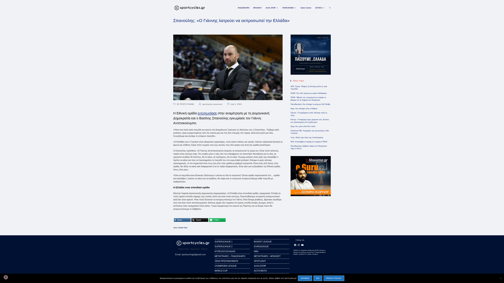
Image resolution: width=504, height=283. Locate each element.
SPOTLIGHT (260, 261)
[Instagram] (299, 245)
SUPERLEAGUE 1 (223, 242)
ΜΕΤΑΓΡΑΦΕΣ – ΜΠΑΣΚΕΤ (267, 256)
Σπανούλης (182, 227)
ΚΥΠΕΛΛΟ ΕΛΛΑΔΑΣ (225, 251)
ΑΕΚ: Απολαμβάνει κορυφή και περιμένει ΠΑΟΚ (309, 142)
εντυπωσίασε (207, 113)
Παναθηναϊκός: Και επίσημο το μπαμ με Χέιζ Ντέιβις (310, 104)
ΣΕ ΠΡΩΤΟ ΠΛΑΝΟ (185, 104)
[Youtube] (302, 245)
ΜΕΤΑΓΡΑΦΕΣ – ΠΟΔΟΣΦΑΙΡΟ (230, 256)
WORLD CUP (221, 271)
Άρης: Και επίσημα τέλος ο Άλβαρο (304, 109)
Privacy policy (334, 278)
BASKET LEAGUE (263, 242)
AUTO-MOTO (260, 271)
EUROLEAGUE (261, 246)
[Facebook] (295, 245)
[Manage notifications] (6, 277)
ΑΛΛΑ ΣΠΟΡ (260, 266)
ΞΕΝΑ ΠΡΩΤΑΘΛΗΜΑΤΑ (226, 261)
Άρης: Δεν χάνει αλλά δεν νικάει (303, 126)
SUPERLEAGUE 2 (223, 246)
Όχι (317, 278)
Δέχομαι (305, 278)
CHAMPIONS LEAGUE (226, 266)
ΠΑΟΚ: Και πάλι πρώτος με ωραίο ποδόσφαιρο (309, 93)
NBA (256, 251)
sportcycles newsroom (212, 104)
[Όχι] (500, 278)
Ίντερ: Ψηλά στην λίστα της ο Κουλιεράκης (307, 137)
